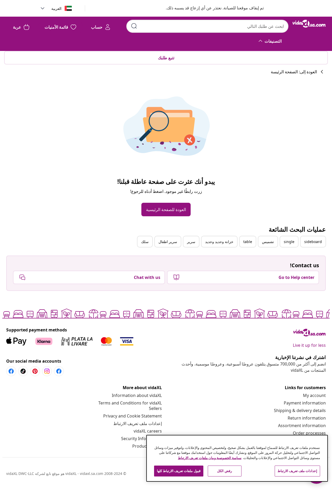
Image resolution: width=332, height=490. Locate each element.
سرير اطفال (167, 241)
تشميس (268, 241)
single (289, 241)
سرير (191, 241)
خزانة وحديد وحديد (219, 241)
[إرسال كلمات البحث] (134, 26)
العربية (56, 8)
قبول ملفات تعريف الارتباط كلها (178, 470)
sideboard (313, 241)
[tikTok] (23, 371)
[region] (237, 458)
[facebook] (58, 371)
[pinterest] (35, 371)
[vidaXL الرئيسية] (309, 24)
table (247, 241)
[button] (209, 8)
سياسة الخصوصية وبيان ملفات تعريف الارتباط (209, 457)
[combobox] (207, 26)
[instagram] (47, 371)
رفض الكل (224, 470)
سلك (145, 241)
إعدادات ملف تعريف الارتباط (137, 423)
